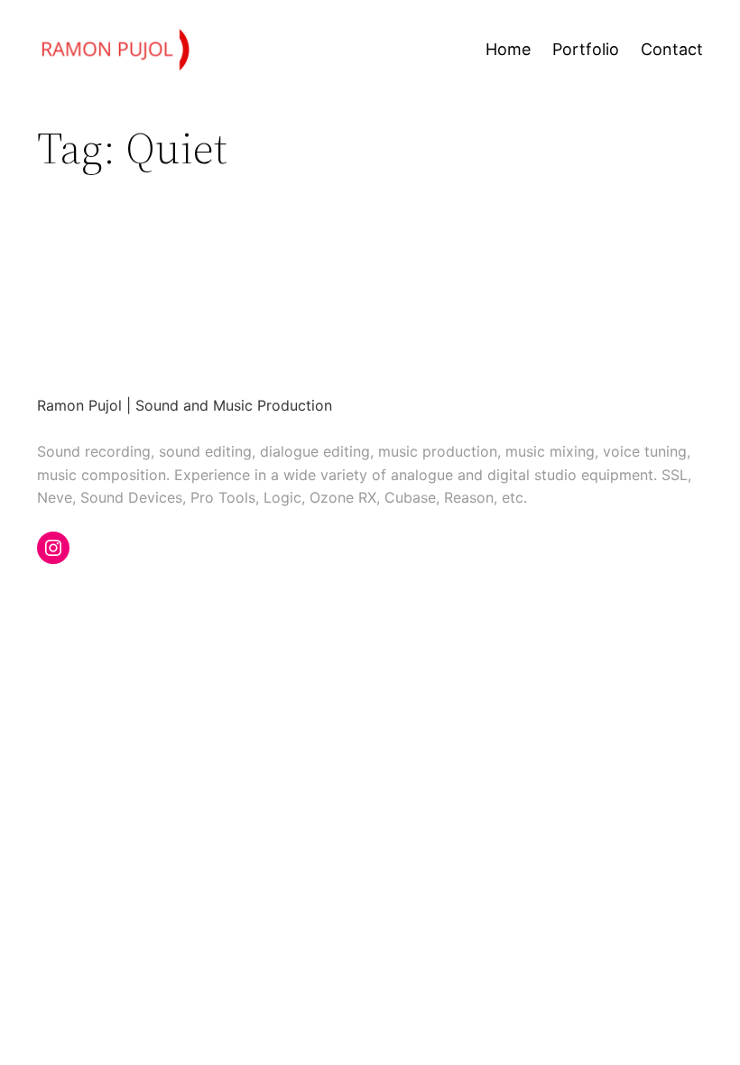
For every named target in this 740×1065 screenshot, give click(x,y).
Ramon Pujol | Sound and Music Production (184, 405)
